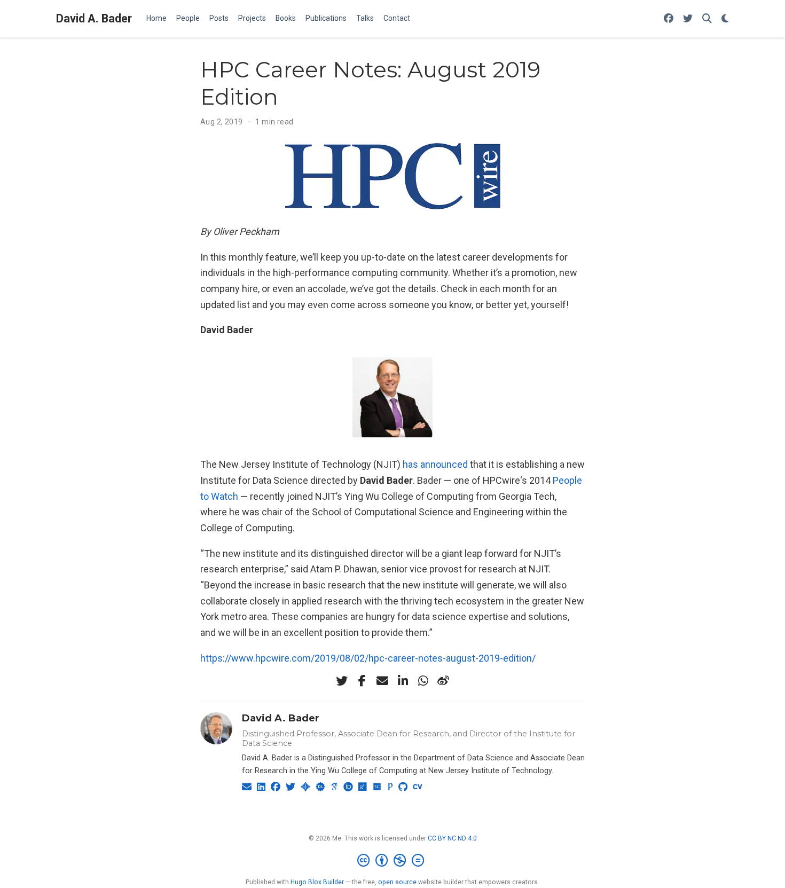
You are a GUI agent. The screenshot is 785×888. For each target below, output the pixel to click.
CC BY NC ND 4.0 (452, 838)
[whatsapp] (423, 681)
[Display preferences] (725, 19)
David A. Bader (94, 18)
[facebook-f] (362, 681)
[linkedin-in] (403, 681)
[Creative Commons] (392, 861)
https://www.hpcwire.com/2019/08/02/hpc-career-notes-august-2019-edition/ (368, 658)
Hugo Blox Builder (317, 882)
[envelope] (382, 681)
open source (397, 882)
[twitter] (342, 681)
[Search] (707, 19)
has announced (435, 464)
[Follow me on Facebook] (668, 19)
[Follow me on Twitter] (688, 19)
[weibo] (443, 681)
